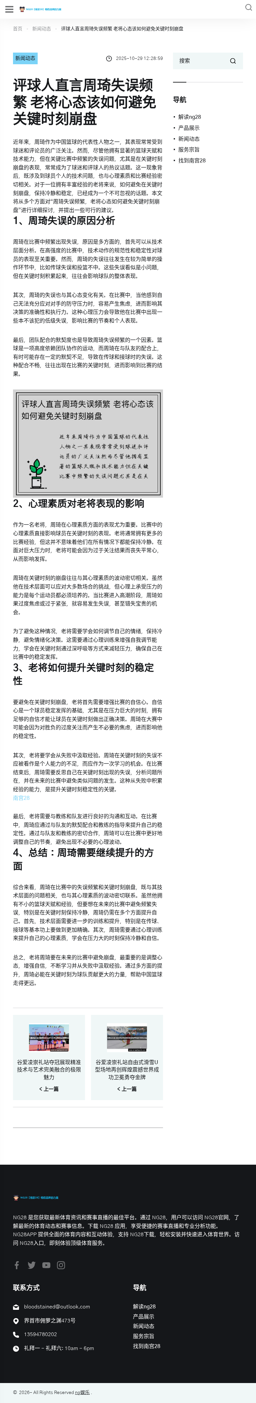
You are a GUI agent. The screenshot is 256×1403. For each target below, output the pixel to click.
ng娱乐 (82, 1392)
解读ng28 (189, 117)
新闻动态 (41, 29)
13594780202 (40, 1334)
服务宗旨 (189, 149)
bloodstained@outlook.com (57, 1306)
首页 (17, 29)
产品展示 (189, 128)
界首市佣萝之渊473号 (50, 1320)
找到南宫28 (192, 160)
